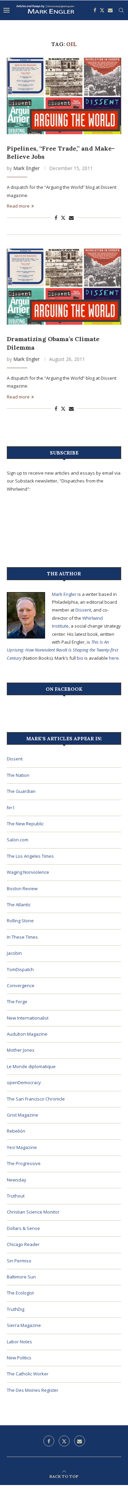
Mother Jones (20, 1050)
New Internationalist (27, 1018)
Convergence (20, 985)
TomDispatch (20, 969)
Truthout (16, 1196)
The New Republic (25, 824)
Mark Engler (26, 168)
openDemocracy (24, 1082)
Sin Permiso (19, 1261)
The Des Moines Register (32, 1390)
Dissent (83, 610)
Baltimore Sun (21, 1277)
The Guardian (21, 791)
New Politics (19, 1358)
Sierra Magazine (24, 1325)
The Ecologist (20, 1293)
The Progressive (24, 1163)
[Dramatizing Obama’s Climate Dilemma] (64, 287)
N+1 (11, 807)
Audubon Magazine (27, 1034)
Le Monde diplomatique (31, 1066)
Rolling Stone (20, 921)
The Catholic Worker (27, 1374)
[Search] (121, 10)
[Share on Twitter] (63, 217)
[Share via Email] (71, 217)
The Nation (18, 775)
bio (80, 658)
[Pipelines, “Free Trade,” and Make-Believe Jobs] (64, 96)
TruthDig (15, 1309)
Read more (18, 206)
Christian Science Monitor (33, 1212)
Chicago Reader (23, 1244)
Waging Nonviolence (28, 872)
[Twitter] (102, 10)
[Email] (110, 10)
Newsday (16, 1180)
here (114, 658)
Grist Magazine (22, 1115)
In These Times (22, 937)
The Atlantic (19, 904)
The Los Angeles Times (30, 856)
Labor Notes (19, 1342)
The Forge (17, 1001)
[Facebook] (95, 10)
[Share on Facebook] (56, 217)
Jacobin (14, 953)
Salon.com (17, 840)
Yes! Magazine (22, 1147)
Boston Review (22, 888)
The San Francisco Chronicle (36, 1099)
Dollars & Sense (23, 1228)
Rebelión (16, 1131)
